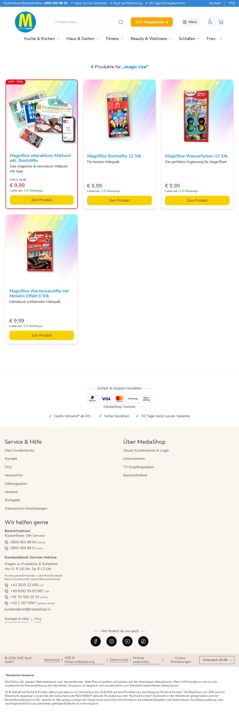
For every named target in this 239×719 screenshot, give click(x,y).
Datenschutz (118, 660)
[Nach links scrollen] (18, 37)
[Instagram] (111, 641)
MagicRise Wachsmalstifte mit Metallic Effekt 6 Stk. (39, 293)
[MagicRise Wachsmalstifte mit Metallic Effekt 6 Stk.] (42, 250)
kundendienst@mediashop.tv (28, 609)
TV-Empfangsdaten (138, 467)
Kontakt (215, 3)
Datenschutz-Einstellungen (26, 508)
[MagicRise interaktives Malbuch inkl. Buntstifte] (41, 115)
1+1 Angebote (151, 22)
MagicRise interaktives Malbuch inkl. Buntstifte (40, 158)
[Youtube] (127, 641)
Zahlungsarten (16, 483)
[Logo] (25, 22)
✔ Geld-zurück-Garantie (89, 3)
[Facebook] (96, 641)
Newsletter (14, 475)
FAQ (232, 3)
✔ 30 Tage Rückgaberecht (165, 3)
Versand (11, 492)
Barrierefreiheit (135, 475)
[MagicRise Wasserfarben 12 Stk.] (197, 116)
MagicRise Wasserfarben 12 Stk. (196, 156)
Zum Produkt (41, 200)
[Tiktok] (143, 641)
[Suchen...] (121, 22)
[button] (221, 22)
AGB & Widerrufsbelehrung (79, 660)
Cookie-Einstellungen (181, 660)
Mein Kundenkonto (20, 450)
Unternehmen (134, 458)
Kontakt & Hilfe (17, 619)
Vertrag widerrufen (141, 660)
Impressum (52, 660)
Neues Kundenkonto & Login (146, 450)
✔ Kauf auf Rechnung (126, 3)
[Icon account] (210, 22)
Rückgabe (12, 500)
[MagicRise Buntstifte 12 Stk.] (119, 116)
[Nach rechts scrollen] (220, 37)
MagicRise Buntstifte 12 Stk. (114, 156)
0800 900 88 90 (55, 3)
